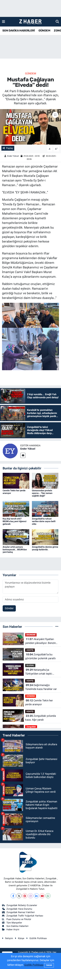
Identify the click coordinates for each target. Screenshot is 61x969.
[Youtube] (42, 895)
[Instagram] (30, 895)
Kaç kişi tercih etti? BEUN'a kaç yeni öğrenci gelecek (14, 521)
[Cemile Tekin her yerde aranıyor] (16, 480)
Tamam (49, 965)
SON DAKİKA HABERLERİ (18, 30)
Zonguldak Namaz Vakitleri (20, 912)
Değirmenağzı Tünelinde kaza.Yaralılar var (41, 687)
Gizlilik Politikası (38, 938)
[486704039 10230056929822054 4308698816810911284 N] (30, 349)
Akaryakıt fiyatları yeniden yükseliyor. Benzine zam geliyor (41, 641)
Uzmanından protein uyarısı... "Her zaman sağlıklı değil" (42, 493)
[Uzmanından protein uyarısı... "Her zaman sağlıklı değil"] (45, 480)
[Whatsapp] (48, 895)
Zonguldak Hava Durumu (19, 908)
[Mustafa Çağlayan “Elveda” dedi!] (30, 127)
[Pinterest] (24, 895)
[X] (19, 895)
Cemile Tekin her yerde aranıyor (39, 702)
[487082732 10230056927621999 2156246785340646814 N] (30, 315)
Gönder (9, 608)
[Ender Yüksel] (10, 450)
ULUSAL (30, 665)
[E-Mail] (22, 455)
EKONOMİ (30, 634)
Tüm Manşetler (14, 922)
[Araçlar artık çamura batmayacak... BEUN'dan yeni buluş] (16, 536)
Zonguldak (31, 727)
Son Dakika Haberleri (17, 926)
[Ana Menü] (3, 21)
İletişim (9, 938)
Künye (21, 938)
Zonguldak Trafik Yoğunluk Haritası (24, 915)
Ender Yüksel (13, 156)
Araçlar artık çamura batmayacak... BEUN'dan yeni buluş (15, 549)
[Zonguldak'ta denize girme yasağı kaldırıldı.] (45, 536)
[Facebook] (13, 895)
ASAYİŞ (29, 650)
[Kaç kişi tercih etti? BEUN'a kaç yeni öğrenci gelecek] (16, 508)
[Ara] (57, 21)
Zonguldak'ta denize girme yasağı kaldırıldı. (45, 548)
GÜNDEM (44, 30)
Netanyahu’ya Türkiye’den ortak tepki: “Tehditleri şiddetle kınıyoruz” (38, 672)
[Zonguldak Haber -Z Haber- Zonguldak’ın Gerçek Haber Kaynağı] (30, 21)
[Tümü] (56, 626)
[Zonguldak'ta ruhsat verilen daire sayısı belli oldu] (45, 508)
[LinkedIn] (36, 895)
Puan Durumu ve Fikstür (18, 919)
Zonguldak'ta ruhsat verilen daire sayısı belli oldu (44, 521)
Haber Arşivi (12, 929)
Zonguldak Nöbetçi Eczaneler (21, 905)
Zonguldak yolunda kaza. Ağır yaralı (40, 717)
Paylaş (9, 148)
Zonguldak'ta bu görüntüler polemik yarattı (40, 656)
